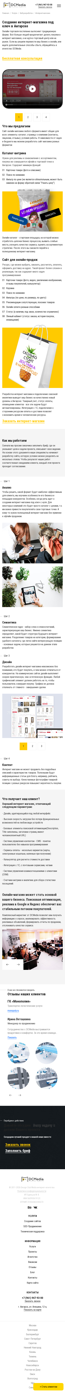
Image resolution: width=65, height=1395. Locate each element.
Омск (32, 1374)
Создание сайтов (32, 1221)
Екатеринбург (32, 1334)
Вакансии (32, 1262)
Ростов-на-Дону (33, 1369)
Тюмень (32, 1356)
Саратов (33, 1343)
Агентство (32, 1256)
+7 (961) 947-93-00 (43, 4)
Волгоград (32, 1378)
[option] (32, 89)
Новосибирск (32, 1365)
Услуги (32, 1246)
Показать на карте (32, 1309)
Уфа (32, 1383)
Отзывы (32, 1267)
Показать (12, 1037)
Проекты (32, 1251)
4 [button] (46, 117)
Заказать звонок (45, 7)
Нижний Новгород (32, 1347)
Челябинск (32, 1360)
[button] (11, 1095)
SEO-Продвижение (32, 1226)
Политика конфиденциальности (31, 1191)
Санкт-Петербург (32, 1338)
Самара (32, 1387)
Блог (32, 1272)
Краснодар (32, 1329)
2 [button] (28, 117)
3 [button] (37, 117)
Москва (32, 1325)
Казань (32, 1352)
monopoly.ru (13, 1010)
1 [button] (19, 117)
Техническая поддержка (32, 1231)
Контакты (32, 1277)
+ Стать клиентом (48, 1386)
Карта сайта (32, 1282)
